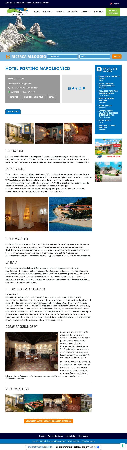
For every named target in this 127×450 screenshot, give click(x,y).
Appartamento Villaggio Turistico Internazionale (108, 114)
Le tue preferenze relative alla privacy (74, 447)
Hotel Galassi (105, 106)
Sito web (14, 97)
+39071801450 (17, 88)
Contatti (45, 2)
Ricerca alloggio (28, 56)
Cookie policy (83, 436)
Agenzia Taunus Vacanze (106, 100)
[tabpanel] (48, 265)
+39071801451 (31, 88)
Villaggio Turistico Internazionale (108, 93)
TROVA (117, 56)
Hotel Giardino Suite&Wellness (106, 86)
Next (89, 403)
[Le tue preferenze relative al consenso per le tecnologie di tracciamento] (122, 445)
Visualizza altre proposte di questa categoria (48, 421)
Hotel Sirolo (105, 121)
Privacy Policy (71, 436)
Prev (9, 403)
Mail (51, 97)
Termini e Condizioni (55, 436)
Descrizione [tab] (13, 111)
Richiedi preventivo (33, 97)
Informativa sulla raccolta (40, 447)
